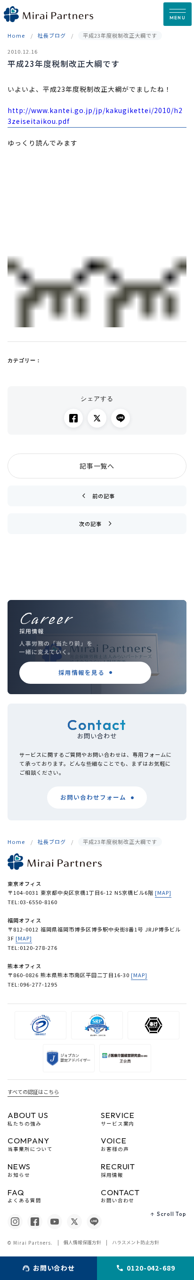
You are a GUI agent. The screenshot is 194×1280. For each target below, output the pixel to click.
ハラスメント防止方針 (135, 1242)
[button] (177, 14)
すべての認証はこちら (33, 1091)
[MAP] (163, 892)
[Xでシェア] (97, 418)
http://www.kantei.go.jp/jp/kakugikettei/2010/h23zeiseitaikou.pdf (95, 115)
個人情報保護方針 (82, 1242)
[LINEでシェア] (120, 418)
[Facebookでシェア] (73, 418)
